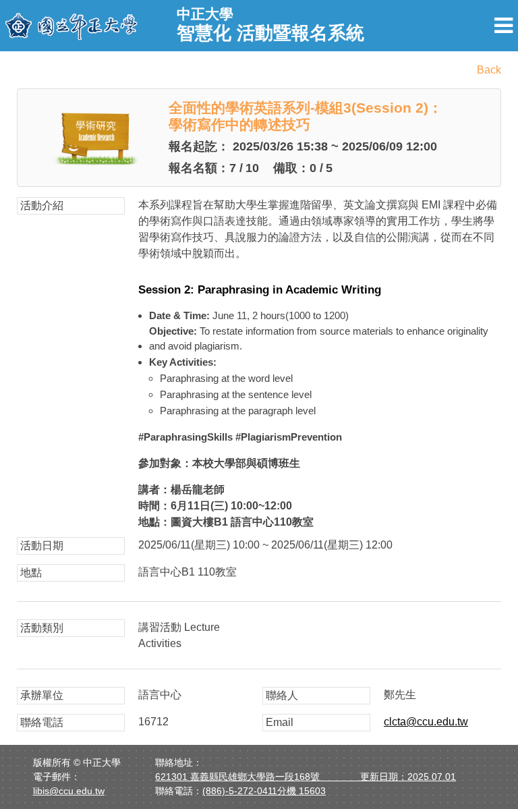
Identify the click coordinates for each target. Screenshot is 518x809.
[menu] (503, 25)
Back (489, 70)
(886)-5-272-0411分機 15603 (264, 790)
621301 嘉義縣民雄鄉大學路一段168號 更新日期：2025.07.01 (305, 776)
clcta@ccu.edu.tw (426, 721)
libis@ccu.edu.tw (69, 790)
